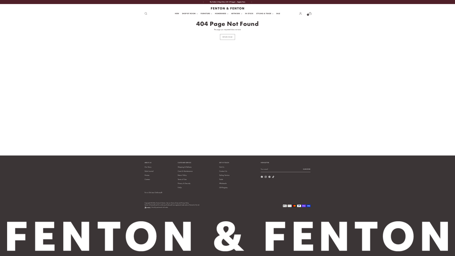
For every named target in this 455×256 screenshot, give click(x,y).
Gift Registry (223, 187)
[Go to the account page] (299, 13)
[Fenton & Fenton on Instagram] (265, 177)
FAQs (180, 187)
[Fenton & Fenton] (227, 8)
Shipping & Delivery (185, 167)
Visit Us (221, 167)
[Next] (251, 2)
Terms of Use (182, 179)
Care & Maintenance (185, 171)
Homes (147, 175)
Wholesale (223, 183)
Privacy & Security (184, 183)
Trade (221, 179)
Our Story (148, 167)
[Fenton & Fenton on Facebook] (262, 177)
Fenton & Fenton (161, 203)
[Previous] (203, 2)
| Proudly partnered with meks (159, 207)
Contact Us (223, 171)
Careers (147, 179)
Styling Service (224, 175)
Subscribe (306, 169)
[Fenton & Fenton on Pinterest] (269, 177)
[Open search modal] (145, 13)
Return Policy (182, 175)
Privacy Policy (185, 203)
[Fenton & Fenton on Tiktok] (273, 177)
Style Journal (149, 171)
